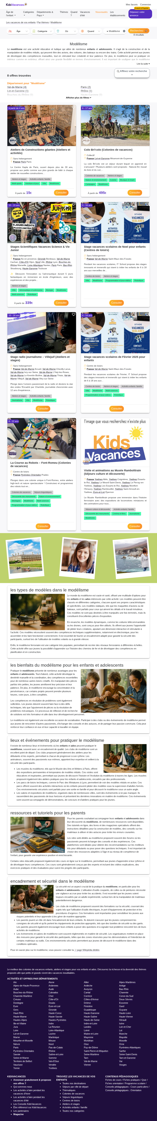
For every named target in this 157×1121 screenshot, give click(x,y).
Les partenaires (21, 1111)
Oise (86, 1044)
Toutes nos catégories (73, 1111)
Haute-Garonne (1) (91, 94)
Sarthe (122, 1051)
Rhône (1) (86, 91)
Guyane (123, 1009)
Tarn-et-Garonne (127, 1058)
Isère (121, 1023)
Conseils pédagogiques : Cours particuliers (126, 1086)
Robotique (32, 294)
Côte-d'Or (24, 262)
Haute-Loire (125, 1013)
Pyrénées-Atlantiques (130, 1047)
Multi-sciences (18, 294)
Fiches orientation (114, 1083)
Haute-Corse (55, 1013)
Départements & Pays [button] (45, 14)
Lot (120, 1030)
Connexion (145, 4)
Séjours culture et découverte (98, 509)
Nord (37, 262)
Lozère (52, 1033)
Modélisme (54, 183)
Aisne (51, 982)
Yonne (16, 1068)
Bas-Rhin (67, 265)
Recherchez (137, 30)
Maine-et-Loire (91, 1033)
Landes (87, 1027)
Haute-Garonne (30, 268)
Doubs (52, 1003)
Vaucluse (18, 1064)
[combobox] (18, 31)
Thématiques (68, 1090)
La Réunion (54, 1027)
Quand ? (74, 14)
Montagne (16, 501)
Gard (121, 1006)
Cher (51, 996)
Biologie (49, 290)
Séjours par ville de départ (75, 1086)
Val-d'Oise (54, 1061)
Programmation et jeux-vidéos (118, 280)
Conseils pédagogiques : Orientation (123, 1090)
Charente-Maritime (22, 996)
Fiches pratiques (131, 1080)
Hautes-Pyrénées (57, 1020)
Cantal (87, 992)
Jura (15, 1027)
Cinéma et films (119, 514)
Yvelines (99, 479)
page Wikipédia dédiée (88, 950)
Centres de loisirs (93, 276)
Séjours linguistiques (43, 492)
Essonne (123, 1003)
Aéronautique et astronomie (30, 290)
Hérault (122, 1020)
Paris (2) (86, 87)
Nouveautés (102, 12)
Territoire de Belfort (22, 1061)
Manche (123, 1033)
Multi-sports (17, 183)
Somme (53, 1058)
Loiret (86, 1030)
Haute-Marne (20, 1016)
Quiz (144, 1080)
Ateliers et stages (19, 179)
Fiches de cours (113, 1080)
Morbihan (88, 1040)
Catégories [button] (28, 12)
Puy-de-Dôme (91, 1047)
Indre (51, 1023)
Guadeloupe (90, 1009)
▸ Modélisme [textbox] (116, 31)
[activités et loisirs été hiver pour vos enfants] (17, 5)
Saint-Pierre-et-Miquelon (96, 1051)
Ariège (122, 985)
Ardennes (53, 985)
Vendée (52, 1064)
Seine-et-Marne (21, 1058)
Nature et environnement (96, 180)
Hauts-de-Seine (92, 1020)
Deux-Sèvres (125, 999)
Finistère (88, 1006)
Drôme (87, 1003)
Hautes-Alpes (20, 1020)
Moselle (123, 1040)
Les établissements (117, 14)
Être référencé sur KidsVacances (29, 1107)
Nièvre (16, 1044)
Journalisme (17, 400)
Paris (23, 162)
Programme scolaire (135, 1083)
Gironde (42, 259)
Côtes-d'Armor (91, 999)
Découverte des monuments (23, 496)
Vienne (87, 1064)
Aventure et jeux (32, 183)
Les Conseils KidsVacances (27, 1104)
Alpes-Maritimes (127, 982)
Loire (15, 1030)
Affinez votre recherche (133, 71)
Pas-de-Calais (56, 1047)
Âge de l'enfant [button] (10, 14)
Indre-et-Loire (90, 1023)
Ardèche (88, 985)
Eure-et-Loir (99, 492)
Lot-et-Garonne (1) (18, 91)
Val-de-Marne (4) (17, 87)
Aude (51, 989)
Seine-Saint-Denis (128, 1054)
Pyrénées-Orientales (31, 475)
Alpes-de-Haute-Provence (26, 985)
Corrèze (88, 996)
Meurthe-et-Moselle (23, 1040)
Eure (15, 1006)
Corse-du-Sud (126, 996)
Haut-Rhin (18, 1013)
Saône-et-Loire (56, 1054)
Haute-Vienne (126, 1016)
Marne (16, 1037)
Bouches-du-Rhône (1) (20, 94)
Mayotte (123, 1037)
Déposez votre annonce (137, 14)
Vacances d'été (85, 14)
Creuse (17, 999)
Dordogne (18, 1003)
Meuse (52, 1040)
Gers (15, 1009)
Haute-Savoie (55, 1016)
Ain (15, 982)
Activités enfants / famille (40, 179)
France (16, 162)
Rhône (49, 262)
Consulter (61, 192)
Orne (121, 1044)
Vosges (123, 1064)
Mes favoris (132, 4)
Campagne (90, 184)
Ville (44, 183)
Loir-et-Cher (125, 1027)
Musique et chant (127, 180)
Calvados (53, 992)
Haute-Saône (90, 1016)
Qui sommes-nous (22, 1086)
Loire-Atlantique (35, 265)
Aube (16, 989)
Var (121, 1061)
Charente (123, 992)
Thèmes (64, 12)
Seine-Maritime (91, 1054)
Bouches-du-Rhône (23, 992)
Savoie (16, 1054)
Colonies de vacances (95, 176)
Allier (86, 982)
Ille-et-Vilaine (19, 1023)
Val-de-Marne (63, 259)
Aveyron (88, 989)
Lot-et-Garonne (102, 158)
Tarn (86, 1058)
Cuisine (113, 180)
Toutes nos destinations (74, 1083)
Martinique (54, 1037)
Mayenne (88, 1037)
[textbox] (18, 31)
